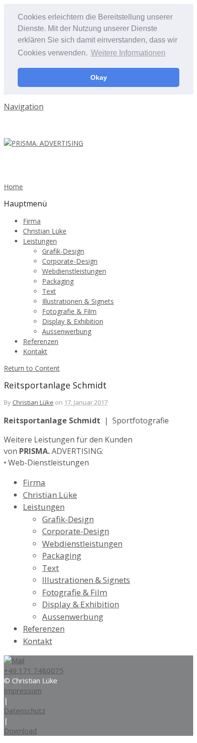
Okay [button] (98, 77)
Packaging (58, 281)
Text (49, 291)
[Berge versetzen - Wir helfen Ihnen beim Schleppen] (43, 143)
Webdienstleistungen (74, 271)
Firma (32, 221)
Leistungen (40, 241)
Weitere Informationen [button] (128, 53)
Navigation (24, 106)
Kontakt (35, 351)
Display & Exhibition (72, 321)
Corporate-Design (70, 261)
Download (20, 730)
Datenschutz (24, 710)
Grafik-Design (63, 251)
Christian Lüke (44, 231)
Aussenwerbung (66, 331)
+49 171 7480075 (34, 670)
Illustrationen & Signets (78, 301)
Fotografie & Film (69, 311)
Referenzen (40, 341)
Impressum (23, 690)
